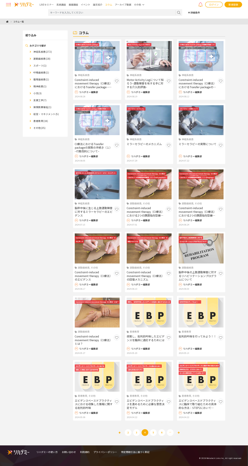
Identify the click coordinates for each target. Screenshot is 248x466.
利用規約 (84, 452)
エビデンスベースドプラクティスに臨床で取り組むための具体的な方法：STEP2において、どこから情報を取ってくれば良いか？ (197, 404)
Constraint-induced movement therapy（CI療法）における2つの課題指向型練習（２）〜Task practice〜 (145, 211)
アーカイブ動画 (123, 4)
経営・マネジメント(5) (46, 114)
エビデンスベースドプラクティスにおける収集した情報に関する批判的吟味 (94, 404)
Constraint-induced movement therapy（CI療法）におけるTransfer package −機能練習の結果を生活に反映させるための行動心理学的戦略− (94, 83)
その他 (137, 4)
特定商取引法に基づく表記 (135, 452)
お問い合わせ (69, 452)
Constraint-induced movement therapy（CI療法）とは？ (93, 340)
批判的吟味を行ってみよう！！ (197, 336)
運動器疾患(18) (41, 58)
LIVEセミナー (46, 4)
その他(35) (39, 128)
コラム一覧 (18, 21)
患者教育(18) (40, 121)
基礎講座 (73, 4)
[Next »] (178, 432)
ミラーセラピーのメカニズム (144, 144)
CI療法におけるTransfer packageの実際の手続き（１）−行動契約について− (93, 147)
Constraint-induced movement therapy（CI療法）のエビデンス (93, 275)
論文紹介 (97, 4)
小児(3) (37, 93)
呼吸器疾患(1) (41, 72)
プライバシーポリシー (105, 452)
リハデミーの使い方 (47, 452)
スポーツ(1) (40, 65)
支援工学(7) (40, 100)
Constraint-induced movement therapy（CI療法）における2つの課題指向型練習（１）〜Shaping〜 (197, 211)
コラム (108, 4)
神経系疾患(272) (42, 51)
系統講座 (61, 4)
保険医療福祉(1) (42, 107)
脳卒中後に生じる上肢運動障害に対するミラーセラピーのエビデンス (94, 211)
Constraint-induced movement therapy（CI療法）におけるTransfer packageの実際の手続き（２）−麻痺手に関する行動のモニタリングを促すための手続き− (197, 83)
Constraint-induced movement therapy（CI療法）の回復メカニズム (145, 275)
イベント (85, 4)
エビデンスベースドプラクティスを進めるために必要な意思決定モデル (145, 404)
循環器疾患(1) (41, 79)
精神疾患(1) (40, 86)
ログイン (214, 4)
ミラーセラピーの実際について (197, 144)
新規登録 (233, 4)
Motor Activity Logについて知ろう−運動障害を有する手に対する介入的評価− (145, 83)
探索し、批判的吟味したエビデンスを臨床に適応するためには (145, 338)
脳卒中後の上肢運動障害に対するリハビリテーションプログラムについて (197, 275)
